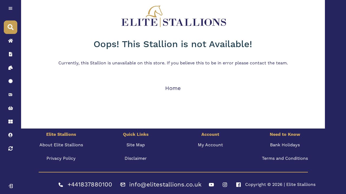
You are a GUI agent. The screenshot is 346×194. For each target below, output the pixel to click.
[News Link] (10, 94)
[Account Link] (10, 121)
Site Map (136, 144)
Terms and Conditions (285, 158)
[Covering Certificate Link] (10, 81)
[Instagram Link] (225, 184)
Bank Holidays (285, 144)
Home (173, 88)
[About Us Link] (10, 54)
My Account (210, 144)
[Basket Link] (10, 108)
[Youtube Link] (211, 184)
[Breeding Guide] (10, 148)
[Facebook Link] (238, 184)
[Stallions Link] (10, 67)
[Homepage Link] (10, 40)
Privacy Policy (61, 158)
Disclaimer (136, 158)
